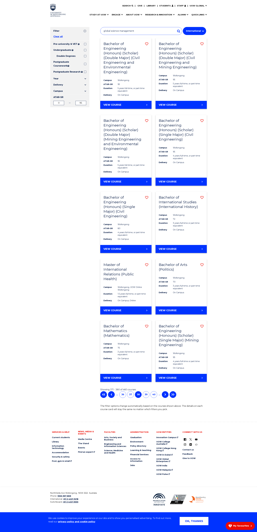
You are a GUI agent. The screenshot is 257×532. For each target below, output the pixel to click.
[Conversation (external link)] (196, 444)
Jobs (132, 465)
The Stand (83, 443)
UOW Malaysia (163, 470)
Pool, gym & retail (61, 461)
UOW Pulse (162, 474)
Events (81, 448)
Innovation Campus (166, 437)
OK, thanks (194, 521)
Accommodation (60, 452)
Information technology (58, 447)
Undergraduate (62, 50)
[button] (146, 43)
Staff (180, 6)
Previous (111, 394)
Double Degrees (66, 56)
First (103, 394)
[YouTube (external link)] (196, 439)
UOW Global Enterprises (162, 460)
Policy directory (138, 446)
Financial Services (139, 454)
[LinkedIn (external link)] (190, 444)
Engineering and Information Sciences (115, 445)
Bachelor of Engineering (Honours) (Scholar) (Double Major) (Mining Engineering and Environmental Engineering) (122, 134)
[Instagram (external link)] (185, 444)
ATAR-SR (58, 97)
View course (112, 104)
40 (153, 394)
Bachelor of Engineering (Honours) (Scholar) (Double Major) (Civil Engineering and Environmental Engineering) (121, 58)
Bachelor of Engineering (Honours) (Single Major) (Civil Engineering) (119, 206)
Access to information (136, 460)
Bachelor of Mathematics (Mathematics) (116, 331)
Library (151, 6)
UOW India (161, 466)
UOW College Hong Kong (166, 449)
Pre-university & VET (65, 44)
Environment (136, 442)
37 (130, 394)
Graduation (136, 437)
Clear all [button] (58, 36)
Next (165, 394)
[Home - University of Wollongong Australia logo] (58, 10)
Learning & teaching (140, 450)
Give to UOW (189, 458)
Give (139, 6)
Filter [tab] (56, 31)
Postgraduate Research (66, 72)
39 (146, 394)
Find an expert (85, 452)
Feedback (187, 454)
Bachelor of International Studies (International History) (178, 202)
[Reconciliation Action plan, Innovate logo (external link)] (159, 499)
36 (122, 394)
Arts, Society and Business (113, 438)
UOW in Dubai (163, 455)
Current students (61, 437)
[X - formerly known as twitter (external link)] (190, 439)
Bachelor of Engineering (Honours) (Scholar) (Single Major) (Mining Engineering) (179, 335)
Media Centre (85, 439)
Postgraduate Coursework (60, 64)
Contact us (188, 450)
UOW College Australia (163, 443)
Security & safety (61, 457)
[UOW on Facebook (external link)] (185, 439)
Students (165, 6)
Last (173, 394)
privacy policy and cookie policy (76, 521)
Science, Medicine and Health (113, 451)
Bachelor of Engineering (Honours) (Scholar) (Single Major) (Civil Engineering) (176, 129)
